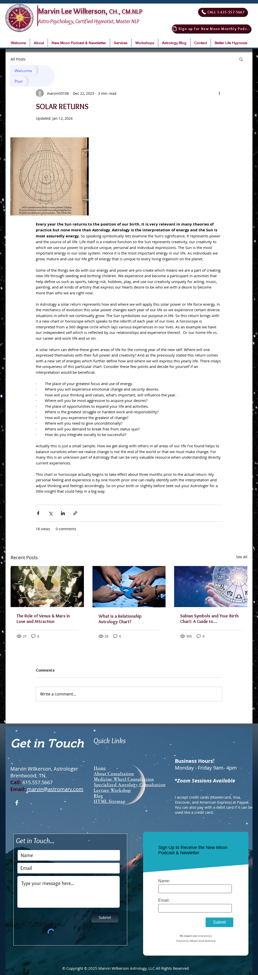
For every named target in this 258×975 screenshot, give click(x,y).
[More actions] (219, 93)
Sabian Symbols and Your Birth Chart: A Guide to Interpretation (209, 618)
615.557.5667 (37, 782)
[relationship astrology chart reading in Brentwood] (47, 586)
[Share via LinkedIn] (62, 513)
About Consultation (114, 773)
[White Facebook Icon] (16, 802)
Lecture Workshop (112, 790)
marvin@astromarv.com (55, 789)
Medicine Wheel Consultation (124, 779)
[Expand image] (50, 176)
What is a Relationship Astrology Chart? (120, 618)
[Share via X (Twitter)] (50, 513)
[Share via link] (75, 513)
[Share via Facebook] (38, 513)
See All (241, 556)
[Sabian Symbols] (210, 586)
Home (100, 768)
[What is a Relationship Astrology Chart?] (129, 586)
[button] (39, 43)
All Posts (18, 58)
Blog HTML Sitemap (109, 798)
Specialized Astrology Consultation (130, 785)
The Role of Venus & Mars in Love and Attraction (43, 618)
